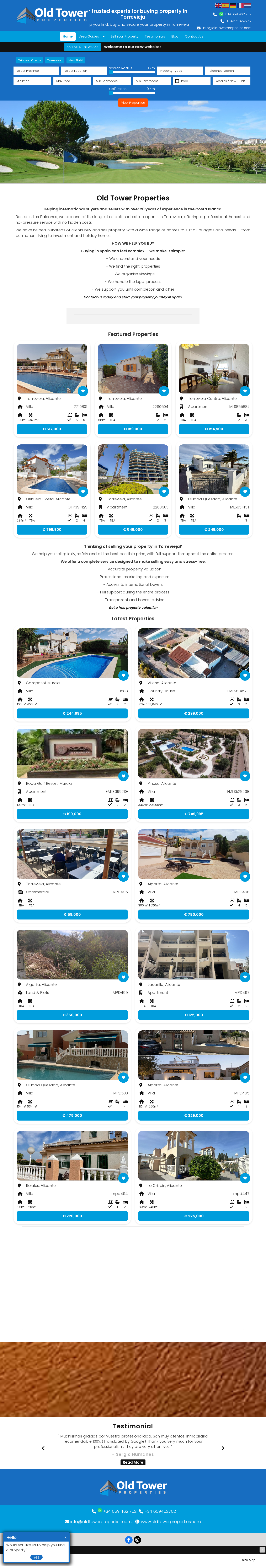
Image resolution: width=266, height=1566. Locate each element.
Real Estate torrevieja (133, 1529)
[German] (233, 5)
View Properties (133, 102)
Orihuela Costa (29, 60)
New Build (76, 60)
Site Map (248, 1560)
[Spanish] (225, 5)
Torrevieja (54, 60)
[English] (218, 5)
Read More (133, 1462)
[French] (240, 5)
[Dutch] (247, 5)
